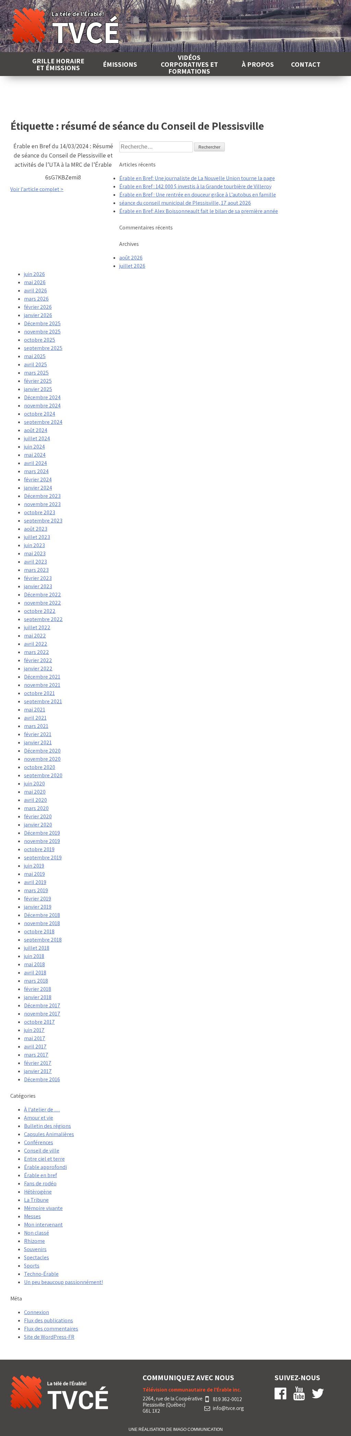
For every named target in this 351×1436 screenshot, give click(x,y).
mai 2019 (34, 874)
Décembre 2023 (42, 496)
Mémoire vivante (43, 1208)
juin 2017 (34, 1030)
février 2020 (38, 816)
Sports (31, 1265)
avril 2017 (35, 1046)
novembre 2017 (42, 1013)
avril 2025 (35, 364)
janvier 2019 (37, 906)
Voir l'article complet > (36, 189)
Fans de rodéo (40, 1183)
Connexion (36, 1312)
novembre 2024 (42, 405)
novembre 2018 (42, 923)
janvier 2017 (38, 1071)
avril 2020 (35, 800)
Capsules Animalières (49, 1134)
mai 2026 (35, 282)
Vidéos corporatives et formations (189, 64)
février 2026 (38, 307)
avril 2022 (35, 643)
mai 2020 (35, 791)
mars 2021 (36, 726)
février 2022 (38, 660)
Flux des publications (48, 1320)
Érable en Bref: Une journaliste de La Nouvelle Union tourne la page (197, 178)
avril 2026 (35, 290)
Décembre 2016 (42, 1079)
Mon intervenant (43, 1224)
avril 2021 (35, 717)
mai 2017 (34, 1038)
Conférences (38, 1142)
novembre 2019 (42, 841)
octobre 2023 (39, 512)
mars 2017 (36, 1054)
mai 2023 (35, 553)
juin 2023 (34, 545)
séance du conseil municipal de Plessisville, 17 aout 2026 (185, 202)
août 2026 (131, 257)
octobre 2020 (39, 767)
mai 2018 (34, 964)
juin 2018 (34, 956)
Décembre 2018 (42, 915)
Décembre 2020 (42, 750)
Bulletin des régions (47, 1126)
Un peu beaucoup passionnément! (63, 1282)
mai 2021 (34, 709)
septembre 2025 (43, 348)
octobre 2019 (39, 849)
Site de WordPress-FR (49, 1336)
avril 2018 (35, 972)
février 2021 (37, 734)
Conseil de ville (41, 1150)
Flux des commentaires (51, 1328)
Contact (305, 64)
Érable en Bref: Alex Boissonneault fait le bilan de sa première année (198, 211)
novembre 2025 (42, 331)
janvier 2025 (38, 389)
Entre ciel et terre (44, 1158)
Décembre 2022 (42, 594)
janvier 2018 (37, 997)
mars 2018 (36, 980)
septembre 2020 (43, 775)
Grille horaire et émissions (58, 64)
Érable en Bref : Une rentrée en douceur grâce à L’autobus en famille (197, 194)
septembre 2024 (43, 422)
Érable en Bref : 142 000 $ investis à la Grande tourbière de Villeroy (195, 186)
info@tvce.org (228, 1408)
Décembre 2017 (42, 1005)
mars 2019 (36, 890)
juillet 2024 (37, 438)
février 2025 (38, 381)
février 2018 (37, 989)
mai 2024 (35, 454)
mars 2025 (36, 372)
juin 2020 (34, 783)
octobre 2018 (39, 931)
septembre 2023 (43, 520)
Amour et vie (38, 1117)
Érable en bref (40, 1175)
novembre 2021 (42, 685)
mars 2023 (36, 570)
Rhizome (34, 1241)
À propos (258, 64)
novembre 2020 (42, 759)
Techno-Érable (41, 1273)
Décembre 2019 (42, 832)
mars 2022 (36, 652)
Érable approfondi (45, 1167)
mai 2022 (35, 635)
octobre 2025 (39, 339)
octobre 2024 (39, 413)
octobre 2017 (39, 1021)
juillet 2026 (132, 265)
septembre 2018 (43, 939)
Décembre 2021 (42, 676)
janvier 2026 (38, 315)
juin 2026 (34, 274)
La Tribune (36, 1200)
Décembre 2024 (42, 397)
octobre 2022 (40, 611)
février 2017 (37, 1063)
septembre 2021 (43, 701)
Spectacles (36, 1257)
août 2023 (35, 528)
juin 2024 (34, 446)
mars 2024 (36, 471)
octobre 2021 (39, 693)
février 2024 (38, 479)
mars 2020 (36, 808)
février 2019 (37, 898)
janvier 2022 (38, 668)
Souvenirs (35, 1249)
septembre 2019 (43, 857)
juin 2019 (34, 865)
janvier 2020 (38, 824)
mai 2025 (35, 356)
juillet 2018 (36, 948)
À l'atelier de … (42, 1109)
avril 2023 (35, 561)
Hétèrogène (38, 1191)
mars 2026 (36, 298)
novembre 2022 (42, 602)
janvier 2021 (38, 742)
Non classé (36, 1232)
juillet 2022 (37, 627)
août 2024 (35, 430)
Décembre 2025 (42, 323)
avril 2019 (35, 882)
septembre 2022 (43, 619)
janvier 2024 (38, 487)
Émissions (120, 64)
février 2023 (38, 578)
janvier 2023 (38, 586)
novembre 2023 (42, 504)
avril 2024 (35, 463)
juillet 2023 (37, 537)
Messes (32, 1216)
